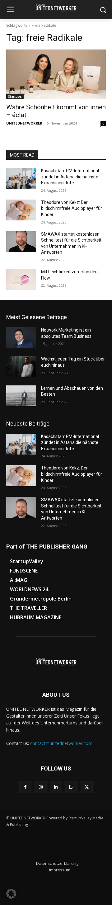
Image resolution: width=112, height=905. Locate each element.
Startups (15, 96)
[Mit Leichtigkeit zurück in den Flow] (21, 279)
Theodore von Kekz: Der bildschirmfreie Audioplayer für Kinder (71, 208)
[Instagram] (41, 787)
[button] (11, 894)
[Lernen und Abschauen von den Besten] (21, 395)
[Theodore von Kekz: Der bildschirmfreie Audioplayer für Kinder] (21, 210)
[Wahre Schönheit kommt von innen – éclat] (56, 74)
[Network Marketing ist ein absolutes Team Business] (21, 337)
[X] (87, 787)
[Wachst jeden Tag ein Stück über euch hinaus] (21, 366)
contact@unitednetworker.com (61, 743)
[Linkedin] (56, 787)
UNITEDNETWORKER (24, 123)
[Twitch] (71, 787)
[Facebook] (25, 787)
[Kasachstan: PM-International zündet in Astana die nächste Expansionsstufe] (21, 178)
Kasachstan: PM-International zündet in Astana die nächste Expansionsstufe (70, 176)
